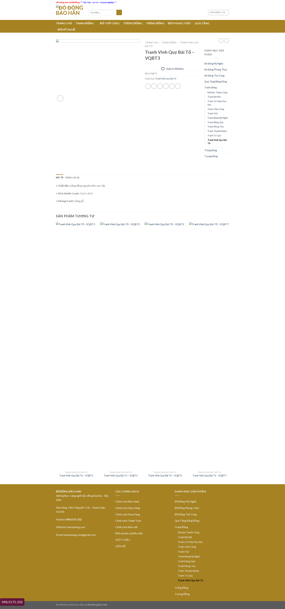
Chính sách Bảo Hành (127, 501)
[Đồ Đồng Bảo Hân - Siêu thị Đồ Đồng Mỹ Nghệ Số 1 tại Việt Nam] (69, 12)
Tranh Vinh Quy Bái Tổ (165, 78)
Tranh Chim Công (215, 109)
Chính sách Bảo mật (126, 527)
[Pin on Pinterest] (166, 86)
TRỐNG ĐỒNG (155, 23)
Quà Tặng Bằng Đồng (215, 81)
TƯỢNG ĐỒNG (132, 23)
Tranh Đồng (168, 42)
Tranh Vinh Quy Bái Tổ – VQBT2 (165, 475)
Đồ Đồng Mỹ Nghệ (213, 63)
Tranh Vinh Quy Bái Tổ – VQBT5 (121, 475)
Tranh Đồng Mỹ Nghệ (217, 118)
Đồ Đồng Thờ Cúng (214, 75)
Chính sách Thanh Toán (128, 520)
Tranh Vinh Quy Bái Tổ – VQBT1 (76, 475)
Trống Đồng (210, 150)
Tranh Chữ (212, 113)
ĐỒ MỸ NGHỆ (66, 29)
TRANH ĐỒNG (85, 23)
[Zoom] (60, 98)
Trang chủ (151, 42)
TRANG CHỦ (64, 23)
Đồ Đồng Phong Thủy (215, 69)
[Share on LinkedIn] (177, 86)
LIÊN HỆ (120, 546)
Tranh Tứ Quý (214, 135)
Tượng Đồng (211, 156)
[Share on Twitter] (154, 86)
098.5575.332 (12, 602)
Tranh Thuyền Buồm (217, 131)
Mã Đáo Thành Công (217, 92)
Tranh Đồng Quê (215, 122)
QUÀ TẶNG (202, 23)
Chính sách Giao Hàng (127, 507)
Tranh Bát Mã (214, 96)
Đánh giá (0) (72, 177)
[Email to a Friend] (160, 86)
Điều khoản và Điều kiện (129, 533)
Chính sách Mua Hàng (127, 514)
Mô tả (59, 177)
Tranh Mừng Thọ (215, 126)
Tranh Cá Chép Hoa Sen (216, 103)
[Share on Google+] (171, 86)
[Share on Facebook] (148, 86)
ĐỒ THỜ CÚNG (109, 23)
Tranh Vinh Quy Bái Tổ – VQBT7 (209, 475)
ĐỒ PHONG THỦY (179, 23)
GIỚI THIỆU (122, 539)
